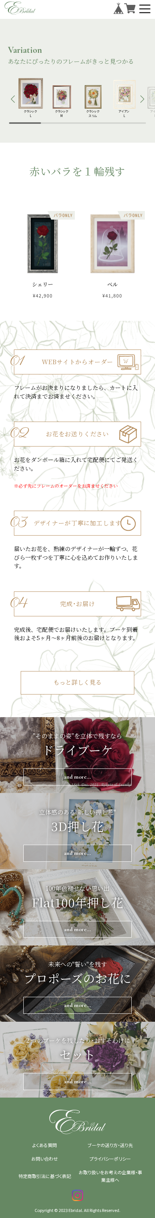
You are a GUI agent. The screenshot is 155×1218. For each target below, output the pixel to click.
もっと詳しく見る (77, 683)
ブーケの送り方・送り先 (110, 1145)
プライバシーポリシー (110, 1158)
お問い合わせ (44, 1158)
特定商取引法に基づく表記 (44, 1176)
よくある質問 (44, 1145)
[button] (13, 99)
